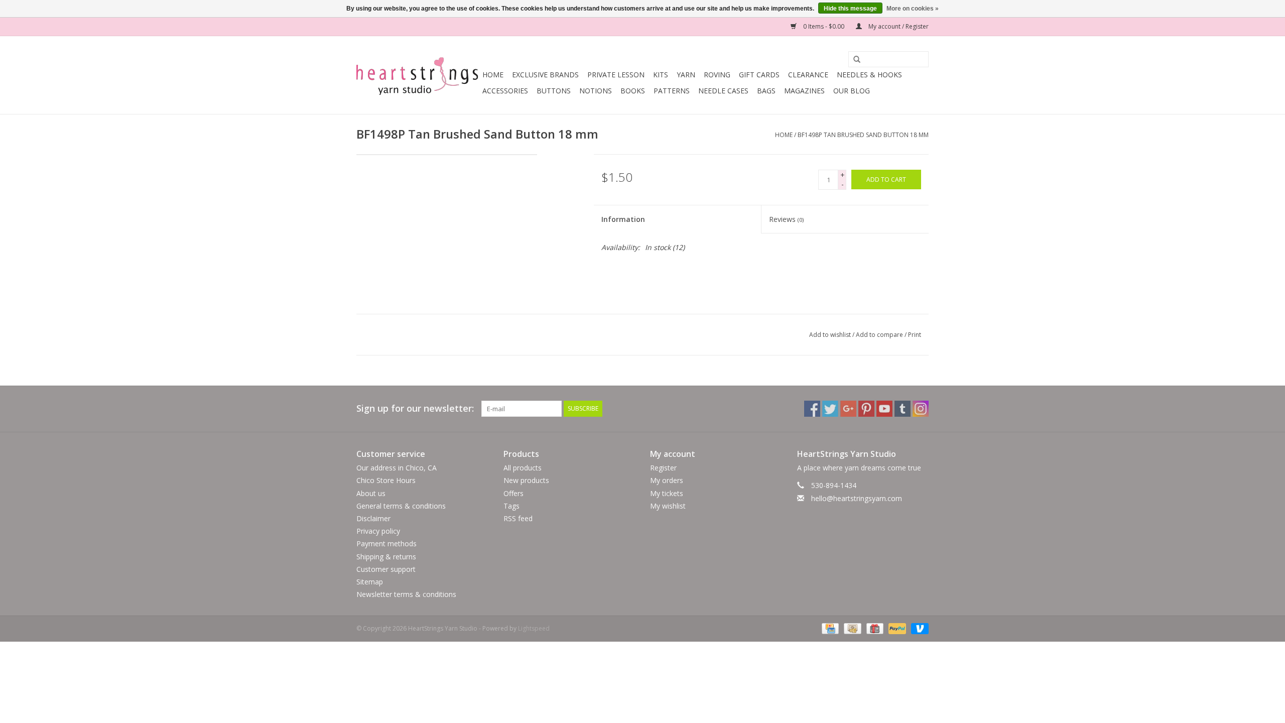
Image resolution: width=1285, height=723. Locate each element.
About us (371, 493)
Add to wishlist (830, 334)
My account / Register (898, 26)
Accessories (505, 90)
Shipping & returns (386, 556)
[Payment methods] (829, 628)
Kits (660, 74)
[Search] (853, 59)
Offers (513, 493)
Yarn (686, 74)
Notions (595, 90)
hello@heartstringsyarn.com (856, 498)
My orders (666, 480)
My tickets (666, 493)
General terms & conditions (401, 506)
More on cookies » (912, 8)
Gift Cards (759, 74)
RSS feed (518, 518)
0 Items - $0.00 (824, 26)
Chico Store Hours (386, 480)
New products (526, 480)
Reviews (786, 219)
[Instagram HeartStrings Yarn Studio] (921, 409)
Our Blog (851, 90)
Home (492, 74)
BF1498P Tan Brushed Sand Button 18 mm (863, 135)
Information (623, 219)
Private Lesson (616, 74)
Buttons (554, 90)
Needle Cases (723, 90)
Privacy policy (378, 531)
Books (632, 90)
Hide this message (850, 8)
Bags (766, 90)
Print (914, 334)
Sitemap (369, 581)
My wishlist (668, 506)
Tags (511, 506)
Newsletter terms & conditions (406, 594)
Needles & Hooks (869, 74)
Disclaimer (373, 518)
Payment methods (386, 543)
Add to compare (880, 334)
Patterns (672, 90)
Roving (717, 74)
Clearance (808, 74)
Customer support (386, 569)
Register (663, 467)
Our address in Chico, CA (396, 467)
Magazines (804, 90)
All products (522, 467)
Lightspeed (534, 628)
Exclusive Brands (545, 74)
